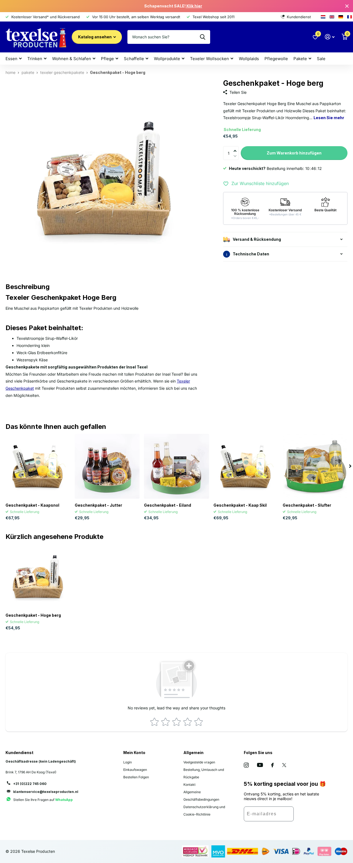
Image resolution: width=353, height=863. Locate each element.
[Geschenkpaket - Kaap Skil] (245, 466)
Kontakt (189, 784)
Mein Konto (134, 752)
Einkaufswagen (135, 770)
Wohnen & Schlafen (71, 58)
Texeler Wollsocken (209, 58)
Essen (11, 58)
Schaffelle (134, 58)
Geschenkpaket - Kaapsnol (32, 505)
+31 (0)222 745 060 (30, 784)
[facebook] (272, 765)
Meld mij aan (310, 816)
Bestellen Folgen (136, 777)
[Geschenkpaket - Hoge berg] (38, 576)
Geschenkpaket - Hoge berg (33, 615)
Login (127, 762)
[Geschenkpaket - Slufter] (315, 466)
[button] (236, 147)
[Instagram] (246, 765)
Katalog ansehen (95, 36)
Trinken (34, 58)
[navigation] (350, 466)
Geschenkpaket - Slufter (307, 505)
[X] (284, 765)
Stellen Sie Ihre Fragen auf (43, 800)
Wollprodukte (167, 58)
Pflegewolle (276, 58)
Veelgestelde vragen (199, 762)
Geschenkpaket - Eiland (167, 505)
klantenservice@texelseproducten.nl (45, 792)
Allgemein (193, 752)
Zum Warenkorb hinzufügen (294, 153)
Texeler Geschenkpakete (62, 72)
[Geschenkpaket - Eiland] (176, 466)
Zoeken (202, 37)
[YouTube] (260, 765)
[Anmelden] (330, 37)
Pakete (300, 58)
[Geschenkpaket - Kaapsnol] (38, 466)
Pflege (107, 58)
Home (10, 72)
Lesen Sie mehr (329, 118)
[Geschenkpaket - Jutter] (107, 466)
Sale (321, 58)
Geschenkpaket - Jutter (98, 505)
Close (347, 6)
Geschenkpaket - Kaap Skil (240, 505)
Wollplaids (249, 58)
